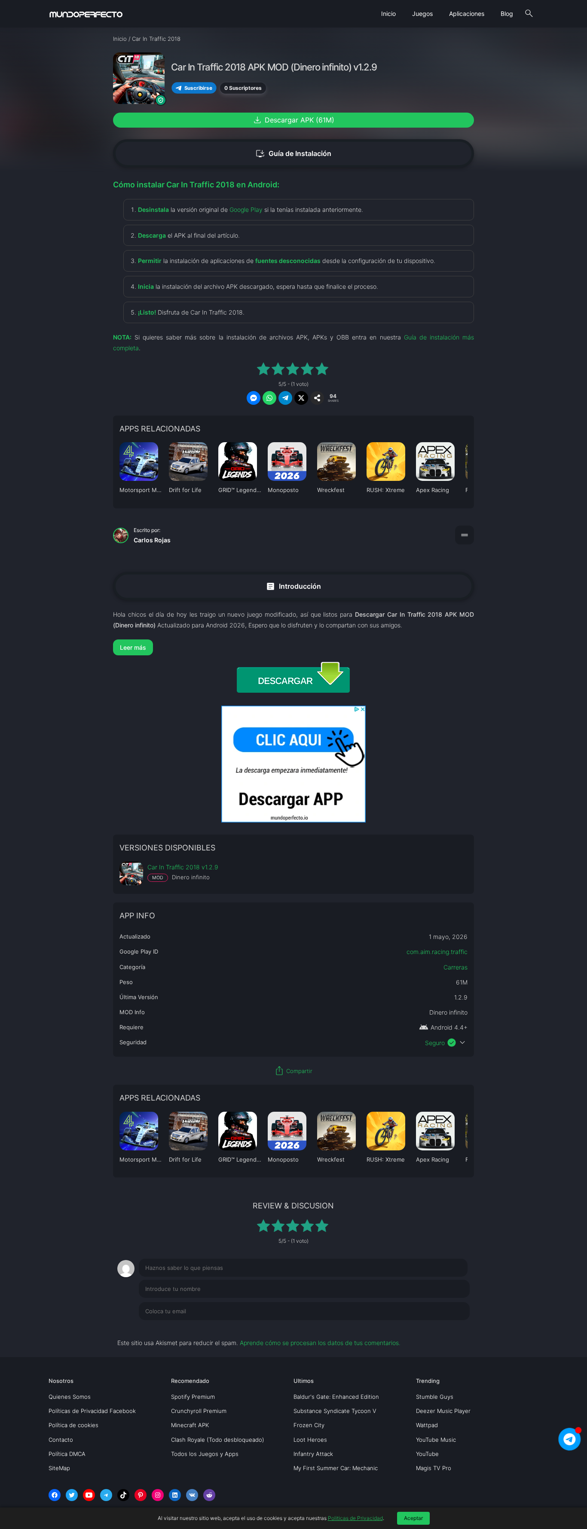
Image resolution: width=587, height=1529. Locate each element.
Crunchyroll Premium (198, 1410)
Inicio (388, 13)
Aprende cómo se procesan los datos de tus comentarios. (320, 1342)
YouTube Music (436, 1439)
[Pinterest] (141, 1495)
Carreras (455, 967)
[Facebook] (55, 1495)
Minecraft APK (190, 1425)
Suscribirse (198, 88)
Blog (507, 13)
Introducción (293, 586)
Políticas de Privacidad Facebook (92, 1410)
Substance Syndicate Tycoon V (335, 1410)
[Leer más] (293, 647)
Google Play (246, 209)
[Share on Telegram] (285, 398)
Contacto (61, 1439)
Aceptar (413, 1518)
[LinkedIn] (175, 1495)
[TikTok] (123, 1495)
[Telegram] (106, 1495)
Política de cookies (73, 1425)
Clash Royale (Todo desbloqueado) (217, 1439)
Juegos (422, 13)
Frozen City (309, 1425)
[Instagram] (158, 1495)
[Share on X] (301, 398)
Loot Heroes (310, 1439)
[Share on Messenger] (253, 398)
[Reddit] (209, 1495)
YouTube (427, 1453)
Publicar (448, 1328)
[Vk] (192, 1495)
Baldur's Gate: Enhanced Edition (336, 1396)
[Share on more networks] (317, 398)
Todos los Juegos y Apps (204, 1453)
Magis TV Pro (433, 1468)
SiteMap (59, 1468)
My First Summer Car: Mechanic (336, 1468)
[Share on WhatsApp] (269, 398)
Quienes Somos (70, 1396)
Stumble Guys (434, 1396)
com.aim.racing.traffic (437, 951)
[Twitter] (72, 1495)
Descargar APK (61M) (293, 120)
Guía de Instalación (293, 153)
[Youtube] (89, 1495)
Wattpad (427, 1425)
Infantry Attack (313, 1453)
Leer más (133, 647)
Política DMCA (67, 1453)
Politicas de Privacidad (355, 1518)
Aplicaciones (466, 13)
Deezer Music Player (443, 1410)
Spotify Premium (193, 1396)
